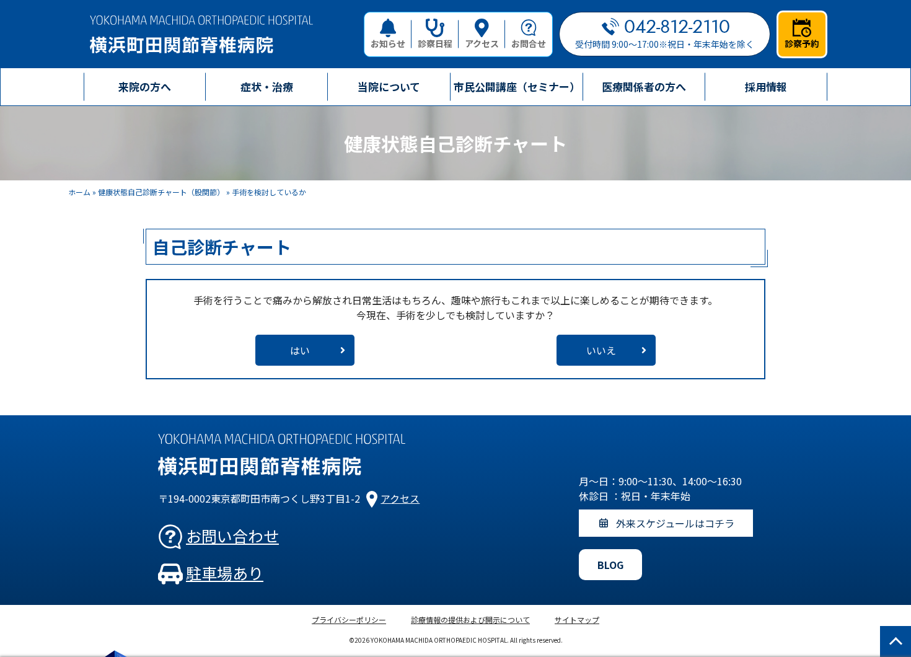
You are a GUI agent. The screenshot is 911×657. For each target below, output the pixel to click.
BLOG (610, 564)
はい (300, 350)
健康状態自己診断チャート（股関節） (161, 192)
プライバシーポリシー (349, 619)
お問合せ (528, 43)
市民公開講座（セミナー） (517, 86)
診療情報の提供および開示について (470, 619)
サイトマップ (577, 619)
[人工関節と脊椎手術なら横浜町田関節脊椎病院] (201, 34)
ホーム (79, 192)
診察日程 (435, 43)
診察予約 (802, 43)
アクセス (482, 43)
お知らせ (388, 43)
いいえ (601, 350)
